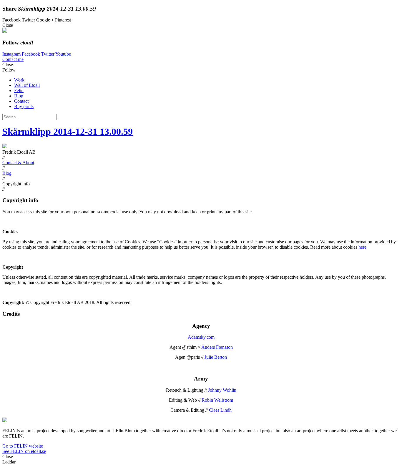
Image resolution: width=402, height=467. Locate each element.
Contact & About (18, 162)
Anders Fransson (217, 347)
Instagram (11, 53)
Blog (18, 95)
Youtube (63, 53)
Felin (19, 90)
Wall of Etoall (27, 85)
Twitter (48, 53)
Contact (21, 101)
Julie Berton (216, 357)
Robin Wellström (217, 400)
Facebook (31, 53)
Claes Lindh (220, 410)
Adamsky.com (201, 337)
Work (19, 79)
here (362, 247)
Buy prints (24, 106)
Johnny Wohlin (222, 390)
